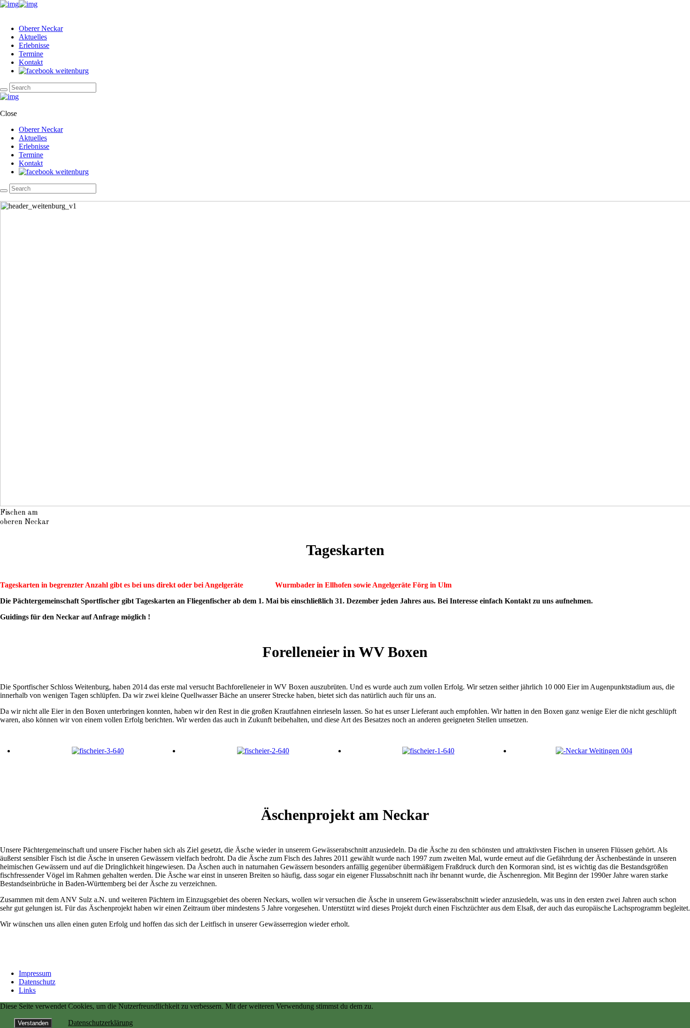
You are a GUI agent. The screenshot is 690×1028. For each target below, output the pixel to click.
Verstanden (33, 1023)
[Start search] (4, 190)
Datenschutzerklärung (100, 1023)
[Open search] (4, 89)
